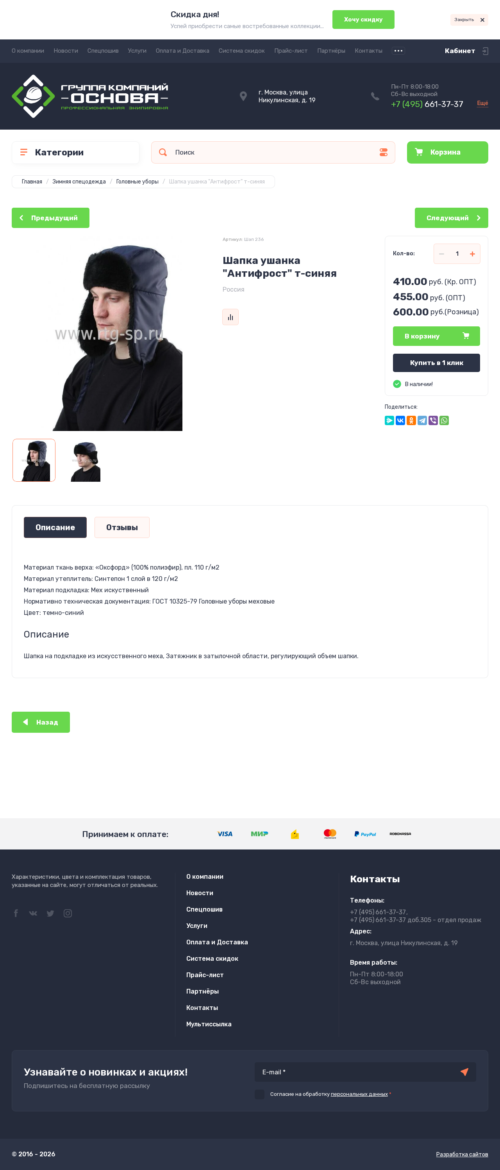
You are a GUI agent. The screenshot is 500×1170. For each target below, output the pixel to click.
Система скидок (242, 50)
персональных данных (359, 1094)
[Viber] (433, 420)
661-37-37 (427, 104)
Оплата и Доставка (182, 50)
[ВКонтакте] (400, 420)
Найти (163, 152)
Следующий (448, 218)
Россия (234, 289)
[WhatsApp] (444, 420)
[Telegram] (422, 420)
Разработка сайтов (462, 1154)
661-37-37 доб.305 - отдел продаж (415, 920)
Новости (66, 50)
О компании (28, 50)
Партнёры (331, 50)
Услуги (137, 50)
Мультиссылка (209, 1024)
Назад (47, 722)
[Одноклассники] (411, 420)
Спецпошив (103, 50)
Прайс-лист (291, 50)
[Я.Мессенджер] (389, 420)
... (398, 51)
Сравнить (230, 317)
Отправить (464, 1072)
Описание (55, 527)
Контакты (368, 50)
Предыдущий (54, 218)
